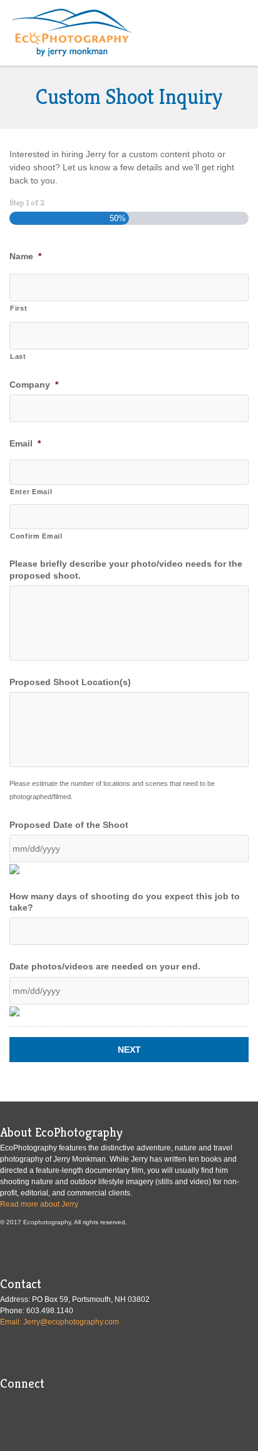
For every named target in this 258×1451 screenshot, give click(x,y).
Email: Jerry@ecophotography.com (59, 1322)
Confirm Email (36, 536)
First (18, 308)
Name (25, 256)
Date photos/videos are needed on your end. (104, 966)
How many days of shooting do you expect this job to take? (124, 901)
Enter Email (31, 491)
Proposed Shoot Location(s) (70, 682)
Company (33, 385)
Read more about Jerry (39, 1204)
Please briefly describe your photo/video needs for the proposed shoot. (125, 569)
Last (18, 356)
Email (25, 443)
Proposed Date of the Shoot (68, 825)
